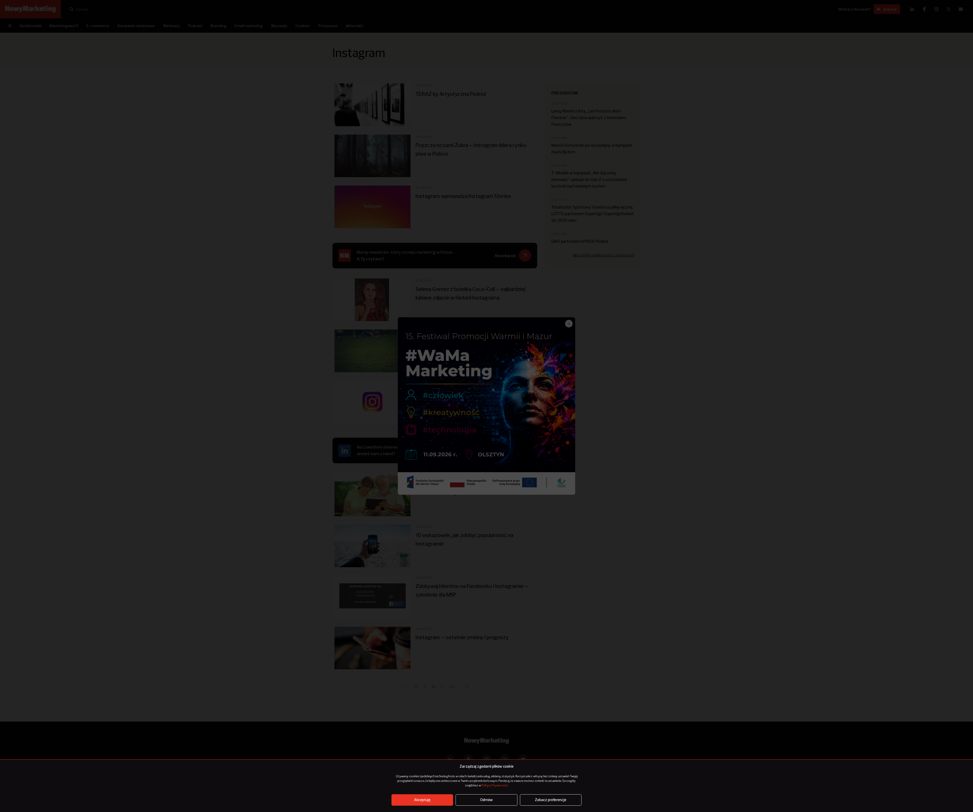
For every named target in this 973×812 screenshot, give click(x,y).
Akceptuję (422, 800)
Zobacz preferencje (550, 800)
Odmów (486, 800)
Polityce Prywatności (494, 785)
